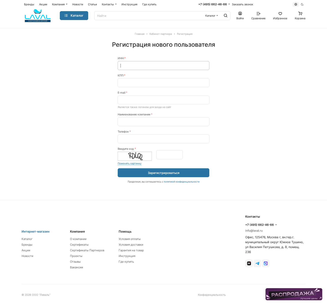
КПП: (121, 75)
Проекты (76, 256)
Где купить (126, 261)
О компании (78, 239)
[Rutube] (249, 263)
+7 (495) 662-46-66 (212, 4)
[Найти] (225, 15)
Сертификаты (79, 244)
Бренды (27, 244)
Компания (77, 231)
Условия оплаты (130, 239)
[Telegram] (257, 263)
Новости (27, 256)
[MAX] (265, 263)
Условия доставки (131, 244)
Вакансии (76, 267)
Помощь (125, 231)
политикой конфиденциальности (181, 181)
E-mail (122, 92)
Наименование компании (135, 114)
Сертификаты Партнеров (87, 250)
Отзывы (75, 261)
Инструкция (127, 256)
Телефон (124, 131)
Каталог (27, 239)
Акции (26, 250)
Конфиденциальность (212, 294)
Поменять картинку (129, 163)
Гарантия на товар (131, 250)
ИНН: (122, 58)
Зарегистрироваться (163, 173)
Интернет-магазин (35, 231)
